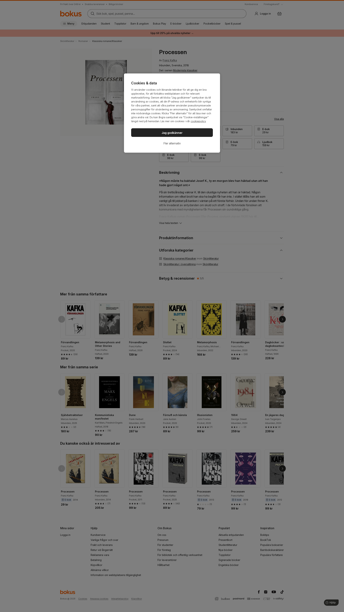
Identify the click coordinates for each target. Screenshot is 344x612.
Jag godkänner (172, 133)
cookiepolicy (198, 121)
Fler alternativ (172, 143)
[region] (172, 113)
